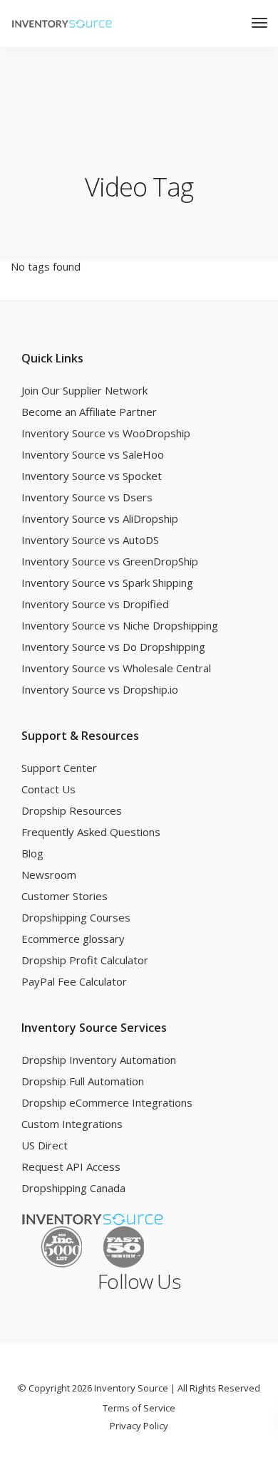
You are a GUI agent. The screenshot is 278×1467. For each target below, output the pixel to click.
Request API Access (70, 1166)
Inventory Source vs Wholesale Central (116, 668)
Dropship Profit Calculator (84, 960)
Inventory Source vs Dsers (87, 497)
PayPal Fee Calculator (74, 981)
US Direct (44, 1145)
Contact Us (48, 789)
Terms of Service (139, 1407)
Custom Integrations (72, 1124)
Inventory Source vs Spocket (91, 476)
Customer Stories (64, 896)
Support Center (59, 768)
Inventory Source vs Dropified (95, 604)
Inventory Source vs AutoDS (90, 540)
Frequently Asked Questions (90, 832)
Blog (32, 853)
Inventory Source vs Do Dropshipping (113, 646)
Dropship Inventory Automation (98, 1060)
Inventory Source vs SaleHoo (92, 454)
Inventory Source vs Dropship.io (99, 689)
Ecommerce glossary (73, 938)
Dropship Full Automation (82, 1081)
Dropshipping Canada (73, 1188)
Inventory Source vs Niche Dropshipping (119, 625)
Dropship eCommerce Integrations (106, 1102)
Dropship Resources (71, 810)
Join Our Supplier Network (84, 390)
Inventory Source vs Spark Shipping (107, 582)
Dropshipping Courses (75, 917)
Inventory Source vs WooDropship (105, 433)
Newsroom (48, 874)
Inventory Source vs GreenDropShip (109, 561)
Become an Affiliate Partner (89, 411)
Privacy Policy (139, 1425)
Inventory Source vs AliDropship (99, 518)
